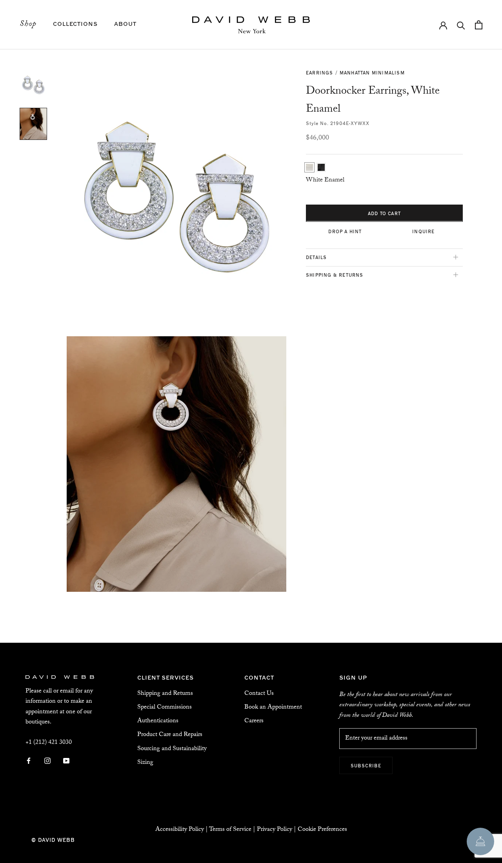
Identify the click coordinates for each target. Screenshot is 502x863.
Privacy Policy (274, 830)
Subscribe (366, 765)
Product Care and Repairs (169, 735)
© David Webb (53, 839)
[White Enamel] (309, 167)
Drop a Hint (345, 231)
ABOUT (125, 23)
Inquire (423, 231)
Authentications (157, 721)
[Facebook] (28, 761)
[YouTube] (66, 761)
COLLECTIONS (75, 23)
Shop (28, 25)
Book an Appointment (273, 707)
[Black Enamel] (321, 167)
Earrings (319, 72)
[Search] (461, 25)
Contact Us (259, 694)
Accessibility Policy (179, 830)
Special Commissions (164, 707)
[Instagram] (47, 761)
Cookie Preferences (322, 830)
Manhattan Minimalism (372, 72)
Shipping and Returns (165, 694)
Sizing (145, 763)
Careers (254, 721)
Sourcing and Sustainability (172, 749)
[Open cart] (478, 24)
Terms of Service (230, 830)
